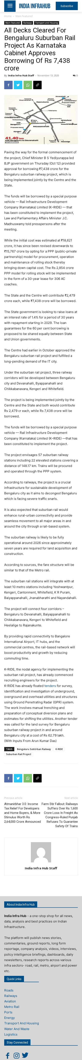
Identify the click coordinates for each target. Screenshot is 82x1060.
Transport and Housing (46, 22)
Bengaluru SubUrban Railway (34, 749)
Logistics (10, 1034)
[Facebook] (8, 85)
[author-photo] (41, 862)
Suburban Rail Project (18, 754)
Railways (27, 22)
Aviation (10, 1001)
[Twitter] (18, 85)
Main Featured (24, 16)
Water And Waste (16, 1029)
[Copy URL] (37, 85)
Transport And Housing (21, 1023)
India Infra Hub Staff (21, 75)
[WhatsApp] (28, 85)
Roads (8, 990)
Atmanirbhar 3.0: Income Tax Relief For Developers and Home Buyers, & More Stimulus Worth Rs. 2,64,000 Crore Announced (22, 813)
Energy (9, 1018)
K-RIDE (59, 749)
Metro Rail (11, 1007)
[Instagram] (16, 1055)
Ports (8, 1012)
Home (8, 16)
